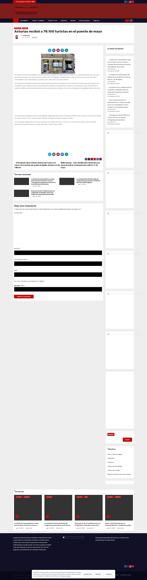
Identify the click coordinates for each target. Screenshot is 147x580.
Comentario (18, 213)
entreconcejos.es (84, 20)
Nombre (17, 248)
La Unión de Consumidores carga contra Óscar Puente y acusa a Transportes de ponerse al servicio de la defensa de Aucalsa (43, 181)
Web (15, 270)
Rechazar (98, 574)
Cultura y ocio (52, 20)
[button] (123, 20)
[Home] (16, 20)
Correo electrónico (21, 259)
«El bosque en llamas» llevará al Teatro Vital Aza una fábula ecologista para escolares (118, 117)
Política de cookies (113, 470)
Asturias (72, 20)
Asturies (25, 28)
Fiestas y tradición (38, 20)
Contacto (110, 462)
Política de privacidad (114, 466)
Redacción (26, 35)
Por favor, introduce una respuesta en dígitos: (29, 281)
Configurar (108, 574)
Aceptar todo (88, 574)
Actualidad (24, 20)
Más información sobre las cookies (118, 474)
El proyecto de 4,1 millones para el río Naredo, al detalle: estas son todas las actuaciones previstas (43, 192)
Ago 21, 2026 (36, 186)
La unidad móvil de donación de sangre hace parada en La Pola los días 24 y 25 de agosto (88, 180)
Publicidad (110, 458)
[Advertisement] (58, 103)
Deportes (64, 20)
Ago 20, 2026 (37, 196)
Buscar (111, 434)
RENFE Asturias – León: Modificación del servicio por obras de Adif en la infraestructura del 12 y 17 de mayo (80, 165)
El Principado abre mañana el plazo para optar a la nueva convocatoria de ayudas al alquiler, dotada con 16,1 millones (37, 165)
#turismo (34, 37)
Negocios (96, 20)
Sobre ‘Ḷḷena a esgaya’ (114, 454)
